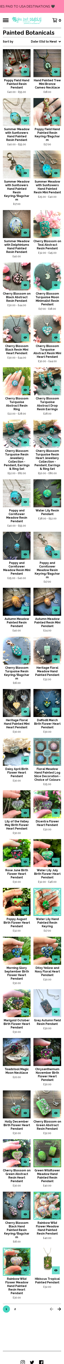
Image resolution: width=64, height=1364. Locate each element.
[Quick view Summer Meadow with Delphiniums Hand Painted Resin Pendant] (25, 233)
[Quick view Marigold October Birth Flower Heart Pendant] (25, 1012)
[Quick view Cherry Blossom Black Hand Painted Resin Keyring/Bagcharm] (25, 1214)
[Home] (26, 20)
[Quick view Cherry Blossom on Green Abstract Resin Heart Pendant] (25, 1162)
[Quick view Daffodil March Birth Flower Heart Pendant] (56, 712)
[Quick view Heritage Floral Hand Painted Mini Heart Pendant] (25, 712)
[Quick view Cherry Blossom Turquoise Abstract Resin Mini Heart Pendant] (56, 337)
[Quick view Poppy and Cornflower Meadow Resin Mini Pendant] (25, 554)
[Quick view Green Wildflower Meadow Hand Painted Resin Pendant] (56, 1162)
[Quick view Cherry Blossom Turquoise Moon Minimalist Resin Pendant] (56, 285)
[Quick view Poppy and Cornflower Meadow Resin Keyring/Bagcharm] (56, 554)
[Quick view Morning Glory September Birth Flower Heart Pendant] (25, 959)
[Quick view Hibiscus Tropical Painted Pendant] (56, 1270)
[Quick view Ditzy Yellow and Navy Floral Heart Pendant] (56, 959)
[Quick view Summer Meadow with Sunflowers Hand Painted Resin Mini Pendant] (56, 173)
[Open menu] (6, 20)
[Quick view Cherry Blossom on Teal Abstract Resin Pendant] (56, 233)
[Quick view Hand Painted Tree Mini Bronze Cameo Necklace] (56, 72)
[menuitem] (32, 41)
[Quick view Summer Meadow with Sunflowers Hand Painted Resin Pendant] (25, 121)
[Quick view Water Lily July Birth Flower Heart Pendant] (56, 862)
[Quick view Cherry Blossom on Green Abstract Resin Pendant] (56, 1113)
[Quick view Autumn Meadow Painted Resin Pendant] (25, 610)
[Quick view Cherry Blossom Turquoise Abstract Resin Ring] (25, 390)
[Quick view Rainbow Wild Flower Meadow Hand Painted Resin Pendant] (56, 1214)
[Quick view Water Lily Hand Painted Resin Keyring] (56, 910)
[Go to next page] (59, 1309)
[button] (32, 6)
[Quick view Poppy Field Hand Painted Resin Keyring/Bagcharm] (56, 121)
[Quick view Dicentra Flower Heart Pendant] (56, 813)
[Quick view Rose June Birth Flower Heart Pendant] (25, 862)
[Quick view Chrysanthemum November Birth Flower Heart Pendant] (56, 1061)
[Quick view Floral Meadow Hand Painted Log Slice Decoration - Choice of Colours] (56, 760)
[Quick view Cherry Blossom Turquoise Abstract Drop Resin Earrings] (56, 390)
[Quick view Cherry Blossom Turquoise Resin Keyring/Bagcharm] (25, 659)
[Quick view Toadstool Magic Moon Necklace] (25, 1061)
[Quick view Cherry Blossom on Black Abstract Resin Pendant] (25, 285)
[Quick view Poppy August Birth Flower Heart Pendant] (25, 910)
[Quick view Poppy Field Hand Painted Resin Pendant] (25, 72)
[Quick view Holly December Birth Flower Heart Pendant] (25, 1113)
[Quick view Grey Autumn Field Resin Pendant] (56, 1012)
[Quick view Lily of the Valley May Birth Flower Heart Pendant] (25, 813)
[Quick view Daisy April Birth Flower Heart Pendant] (25, 760)
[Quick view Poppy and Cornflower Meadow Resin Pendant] (25, 502)
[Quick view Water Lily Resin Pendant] (56, 502)
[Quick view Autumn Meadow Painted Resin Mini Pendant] (56, 610)
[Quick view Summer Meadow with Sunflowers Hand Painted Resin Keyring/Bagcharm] (25, 173)
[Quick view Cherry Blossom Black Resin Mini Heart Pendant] (25, 337)
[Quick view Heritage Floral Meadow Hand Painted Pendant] (56, 659)
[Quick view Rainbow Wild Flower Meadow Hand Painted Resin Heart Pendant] (25, 1270)
